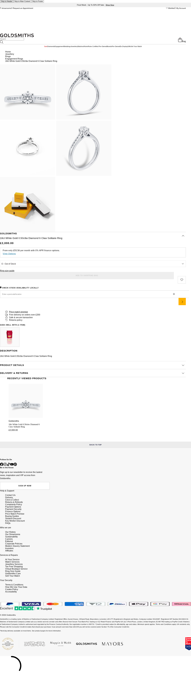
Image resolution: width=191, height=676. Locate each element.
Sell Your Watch (136, 46)
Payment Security (13, 509)
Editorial (9, 541)
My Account (181, 8)
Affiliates (9, 551)
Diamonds (51, 46)
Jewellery (74, 46)
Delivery (9, 497)
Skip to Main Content (22, 1)
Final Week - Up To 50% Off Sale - (95, 5)
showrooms (6, 8)
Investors (9, 548)
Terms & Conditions (14, 585)
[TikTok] (8, 465)
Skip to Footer (37, 1)
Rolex (86, 46)
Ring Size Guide (12, 571)
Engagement (59, 46)
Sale (45, 46)
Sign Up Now (24, 486)
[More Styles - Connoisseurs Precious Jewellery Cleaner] (9, 337)
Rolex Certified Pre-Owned (97, 46)
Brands (109, 46)
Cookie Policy (11, 589)
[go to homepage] (17, 36)
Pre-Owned (116, 46)
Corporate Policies (13, 544)
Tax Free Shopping (14, 566)
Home (8, 52)
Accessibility (11, 592)
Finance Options (12, 511)
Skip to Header (6, 1)
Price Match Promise (14, 514)
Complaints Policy (13, 504)
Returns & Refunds (14, 502)
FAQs (7, 523)
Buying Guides (12, 516)
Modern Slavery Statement (17, 546)
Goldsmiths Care (13, 573)
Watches (81, 46)
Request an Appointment (22, 8)
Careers (9, 539)
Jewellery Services (14, 564)
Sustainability (11, 537)
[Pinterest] (15, 465)
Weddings (67, 46)
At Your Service (12, 559)
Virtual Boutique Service (16, 569)
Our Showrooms (12, 534)
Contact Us (10, 495)
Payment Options (13, 507)
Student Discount (13, 518)
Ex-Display (124, 46)
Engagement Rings (14, 59)
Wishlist (171, 8)
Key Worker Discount (15, 521)
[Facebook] (1, 465)
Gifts (129, 46)
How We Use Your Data (16, 587)
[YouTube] (12, 465)
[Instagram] (5, 465)
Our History (10, 532)
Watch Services (12, 562)
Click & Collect (12, 500)
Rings (8, 56)
